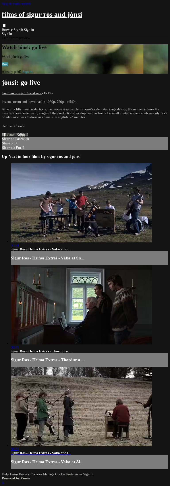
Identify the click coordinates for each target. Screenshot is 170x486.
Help (6, 474)
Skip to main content (16, 4)
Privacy (25, 474)
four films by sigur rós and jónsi (22, 93)
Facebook (9, 134)
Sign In (7, 34)
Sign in (29, 30)
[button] (4, 25)
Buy (5, 64)
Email (24, 134)
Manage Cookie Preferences (63, 474)
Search (19, 30)
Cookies (37, 474)
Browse (8, 30)
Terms (14, 474)
